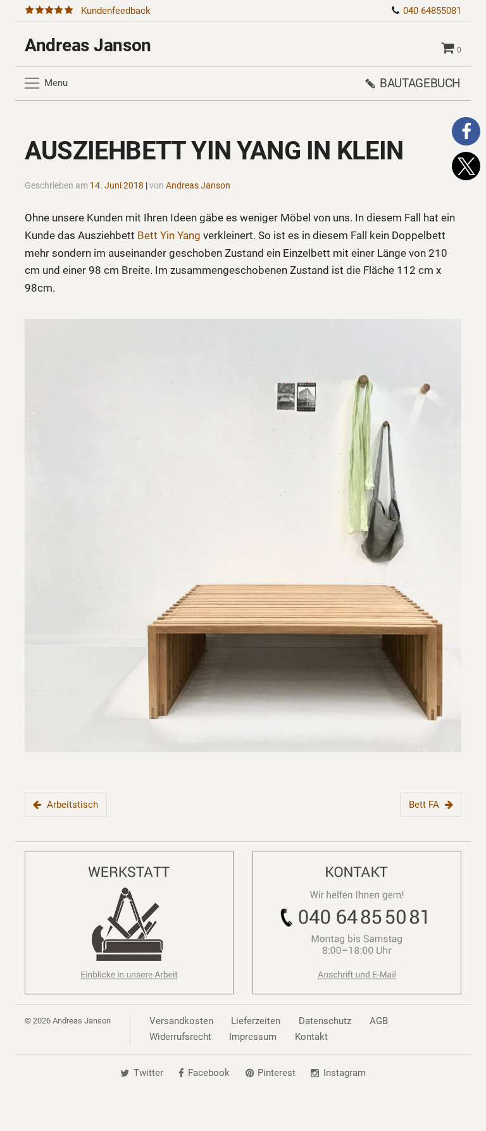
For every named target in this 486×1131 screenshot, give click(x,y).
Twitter (148, 1073)
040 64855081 (432, 10)
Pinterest (277, 1073)
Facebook (209, 1073)
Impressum (253, 1036)
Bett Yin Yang (169, 235)
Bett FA (424, 804)
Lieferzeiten (255, 1021)
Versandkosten (181, 1021)
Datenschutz (325, 1021)
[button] (466, 131)
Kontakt (311, 1036)
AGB (379, 1021)
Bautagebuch (420, 83)
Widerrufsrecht (180, 1036)
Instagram (344, 1073)
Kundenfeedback (116, 10)
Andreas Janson (88, 45)
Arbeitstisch (72, 804)
